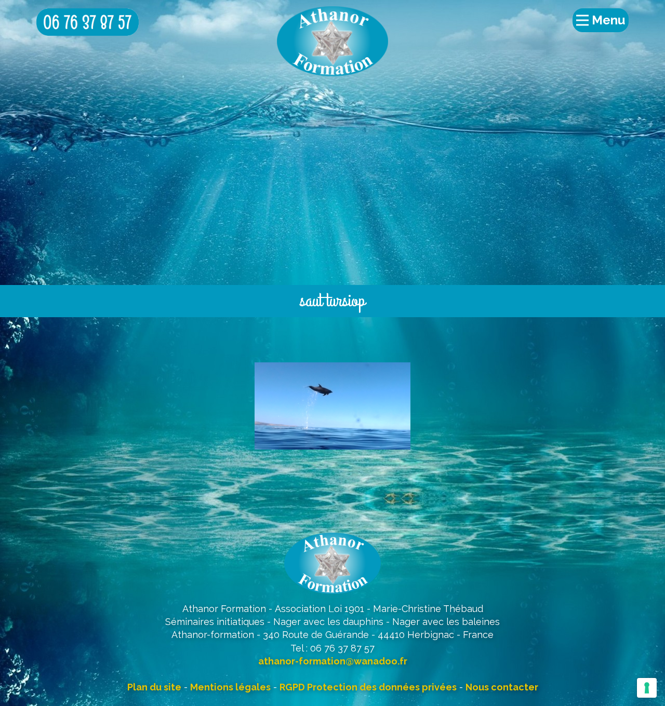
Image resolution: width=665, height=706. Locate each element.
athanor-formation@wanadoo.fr (332, 661)
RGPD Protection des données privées (368, 687)
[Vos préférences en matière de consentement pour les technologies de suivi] (647, 688)
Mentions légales (230, 687)
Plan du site (154, 687)
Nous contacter (502, 687)
